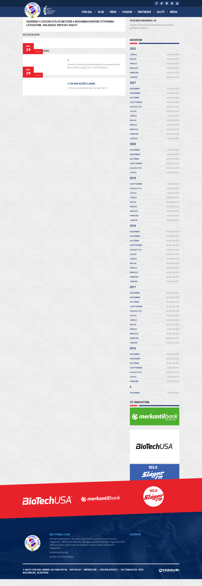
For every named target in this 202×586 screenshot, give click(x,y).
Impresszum (90, 569)
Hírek (113, 12)
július (154, 111)
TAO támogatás (129, 569)
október (154, 97)
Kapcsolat (76, 569)
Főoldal (87, 12)
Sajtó (160, 12)
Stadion (127, 12)
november (154, 93)
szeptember (154, 102)
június (154, 54)
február (154, 72)
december (154, 88)
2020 (133, 144)
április (154, 63)
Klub (101, 12)
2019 (133, 178)
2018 (133, 225)
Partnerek (144, 12)
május (154, 59)
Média (173, 12)
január (154, 77)
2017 (133, 287)
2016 (133, 348)
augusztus (154, 106)
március (154, 68)
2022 (133, 48)
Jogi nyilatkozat (108, 569)
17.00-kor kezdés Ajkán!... (82, 83)
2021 (133, 82)
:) (68, 60)
